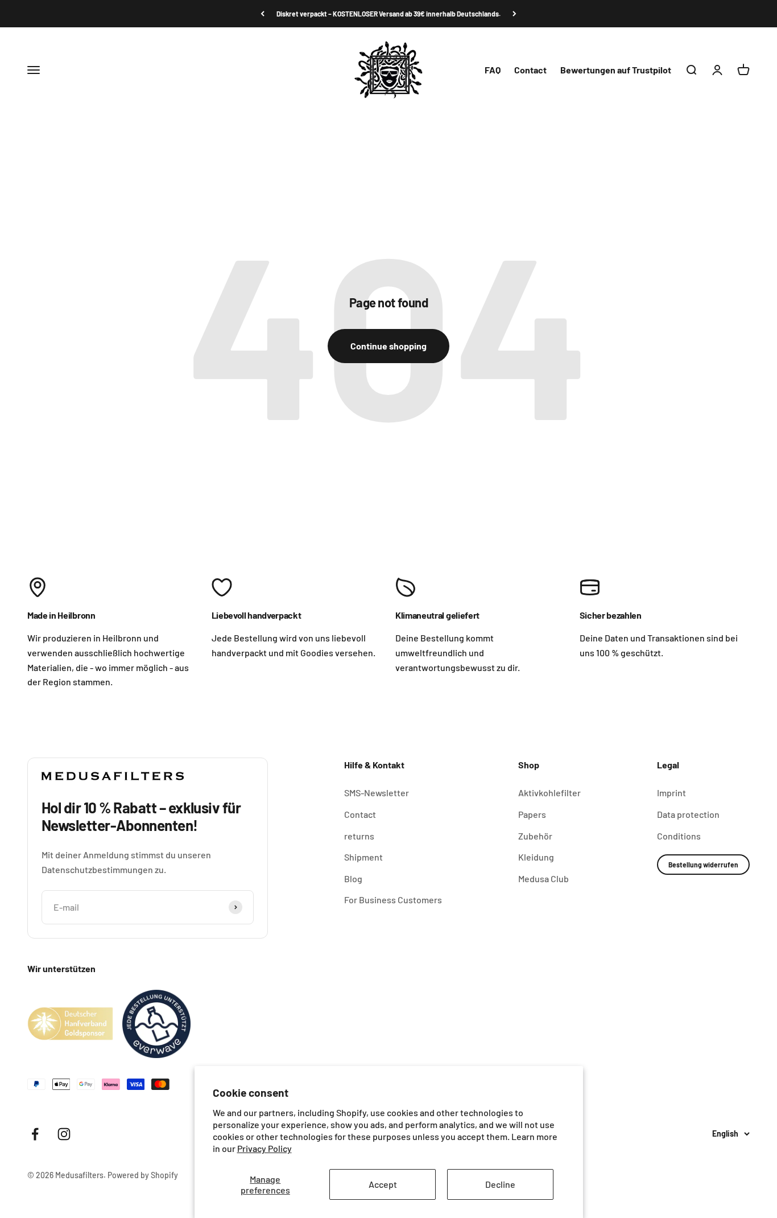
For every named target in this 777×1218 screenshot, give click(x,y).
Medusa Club (543, 878)
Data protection (688, 814)
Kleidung (536, 856)
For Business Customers (393, 899)
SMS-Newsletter (376, 792)
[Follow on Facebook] (35, 1134)
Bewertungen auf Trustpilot (615, 69)
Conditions (679, 835)
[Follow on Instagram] (64, 1134)
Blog (353, 878)
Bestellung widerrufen (703, 865)
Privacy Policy (264, 1148)
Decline (500, 1184)
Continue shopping (388, 345)
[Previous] (262, 13)
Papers (532, 814)
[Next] (514, 13)
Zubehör (535, 835)
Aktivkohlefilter (549, 792)
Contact (530, 69)
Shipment (363, 856)
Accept (383, 1184)
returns (359, 835)
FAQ (493, 69)
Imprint (671, 792)
